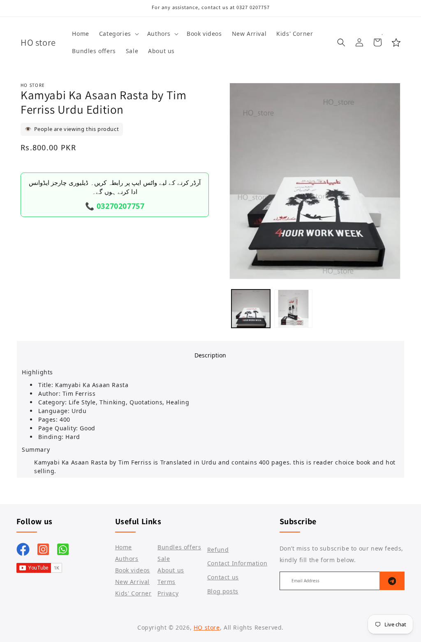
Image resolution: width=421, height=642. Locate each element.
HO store (207, 627)
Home (123, 547)
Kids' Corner (133, 593)
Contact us (223, 577)
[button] (118, 33)
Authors (127, 559)
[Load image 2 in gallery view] (293, 308)
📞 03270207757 (115, 206)
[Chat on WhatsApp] (63, 548)
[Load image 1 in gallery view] (250, 308)
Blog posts (222, 591)
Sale (163, 559)
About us (170, 570)
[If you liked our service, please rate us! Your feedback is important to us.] (396, 42)
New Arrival (132, 582)
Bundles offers (179, 547)
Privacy (167, 593)
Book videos (132, 570)
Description (210, 355)
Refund (218, 549)
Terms (166, 582)
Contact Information (237, 563)
